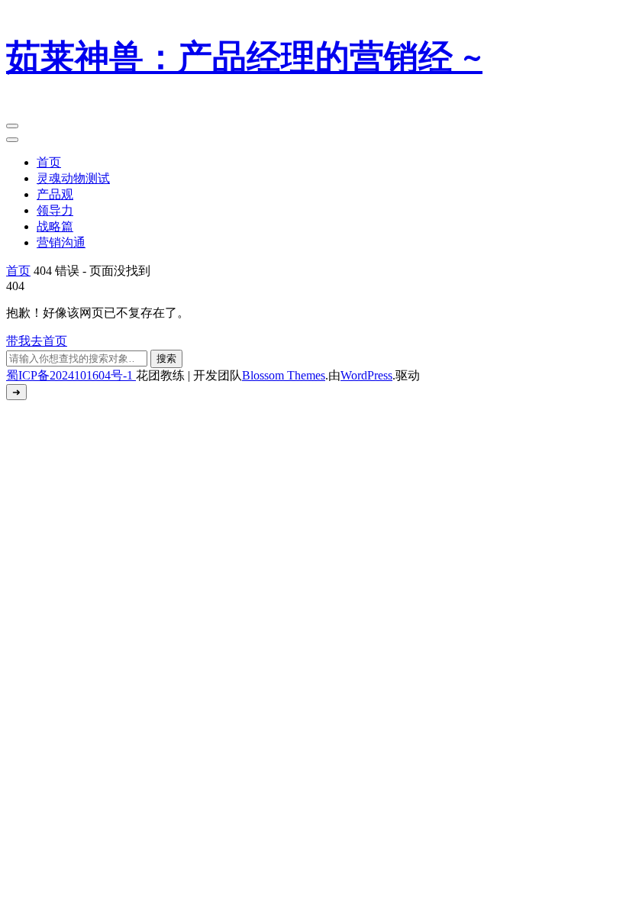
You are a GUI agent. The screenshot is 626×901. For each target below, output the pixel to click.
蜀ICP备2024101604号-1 (71, 375)
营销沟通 (61, 242)
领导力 (55, 210)
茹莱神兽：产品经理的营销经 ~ (244, 57)
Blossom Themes (283, 375)
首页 (49, 162)
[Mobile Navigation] (12, 126)
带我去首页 (36, 340)
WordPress (366, 375)
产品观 (55, 194)
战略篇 (55, 226)
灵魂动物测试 (73, 178)
